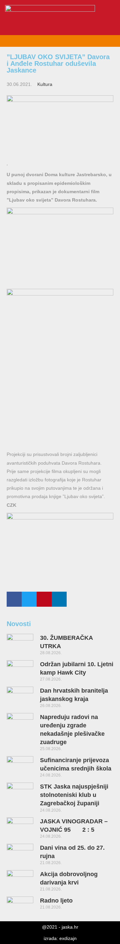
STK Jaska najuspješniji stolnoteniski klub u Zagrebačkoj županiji (74, 795)
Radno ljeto (56, 900)
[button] (113, 23)
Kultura (44, 84)
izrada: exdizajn (60, 938)
